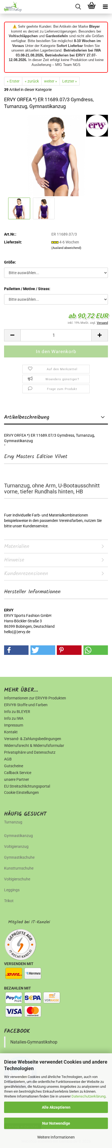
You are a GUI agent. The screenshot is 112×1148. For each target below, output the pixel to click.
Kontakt (11, 732)
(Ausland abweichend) (66, 248)
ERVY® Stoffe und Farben (26, 705)
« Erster (13, 81)
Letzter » (69, 81)
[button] (12, 335)
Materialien (16, 546)
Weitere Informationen (56, 1137)
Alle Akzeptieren (56, 1107)
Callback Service (17, 772)
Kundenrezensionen (26, 573)
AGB (8, 759)
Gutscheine (13, 766)
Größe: (10, 262)
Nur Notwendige (56, 1123)
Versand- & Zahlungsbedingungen (32, 739)
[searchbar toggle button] (78, 7)
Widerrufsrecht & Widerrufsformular (34, 745)
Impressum (13, 725)
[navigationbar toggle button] (105, 7)
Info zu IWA (13, 718)
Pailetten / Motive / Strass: (27, 289)
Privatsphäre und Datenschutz (29, 752)
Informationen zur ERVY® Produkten (35, 698)
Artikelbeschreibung (26, 417)
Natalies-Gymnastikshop (33, 1042)
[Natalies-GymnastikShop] (11, 7)
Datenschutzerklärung (88, 1096)
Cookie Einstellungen (21, 792)
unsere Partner (16, 779)
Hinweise (14, 560)
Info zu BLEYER (17, 711)
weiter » (50, 81)
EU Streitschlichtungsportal (27, 786)
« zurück (32, 81)
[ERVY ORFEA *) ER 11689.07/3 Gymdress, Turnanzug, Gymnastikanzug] (56, 155)
